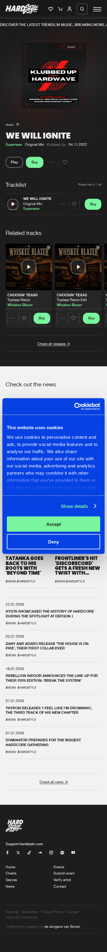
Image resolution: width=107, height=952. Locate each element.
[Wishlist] (51, 9)
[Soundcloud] (40, 853)
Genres (11, 879)
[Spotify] (62, 853)
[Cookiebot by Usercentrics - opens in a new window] (75, 406)
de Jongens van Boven (62, 926)
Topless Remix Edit (72, 299)
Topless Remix (18, 299)
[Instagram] (51, 853)
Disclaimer (30, 912)
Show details (74, 505)
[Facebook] (7, 853)
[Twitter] (18, 853)
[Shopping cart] (61, 9)
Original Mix (32, 203)
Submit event (64, 873)
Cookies (12, 912)
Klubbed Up (56, 144)
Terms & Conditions (21, 917)
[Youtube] (73, 853)
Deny (53, 541)
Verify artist (62, 879)
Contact (60, 886)
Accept (53, 524)
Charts (11, 873)
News (10, 886)
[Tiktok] (29, 853)
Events (59, 867)
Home (10, 867)
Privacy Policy (52, 912)
